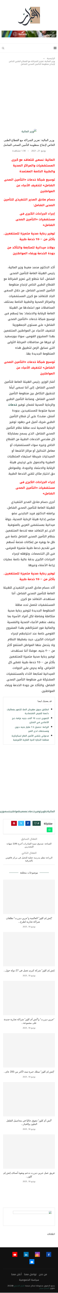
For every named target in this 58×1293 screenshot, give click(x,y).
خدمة (32, 811)
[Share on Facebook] (27, 823)
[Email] (31, 1261)
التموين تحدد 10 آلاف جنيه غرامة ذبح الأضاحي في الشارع (30, 720)
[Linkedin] (26, 1254)
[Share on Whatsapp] (49, 829)
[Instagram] (37, 1254)
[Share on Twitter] (21, 823)
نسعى (7, 811)
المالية (51, 811)
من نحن (43, 1274)
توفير (38, 811)
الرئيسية (51, 58)
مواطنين (14, 811)
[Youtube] (14, 1254)
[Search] (3, 48)
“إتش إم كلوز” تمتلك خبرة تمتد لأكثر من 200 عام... (29, 1071)
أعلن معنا (16, 1274)
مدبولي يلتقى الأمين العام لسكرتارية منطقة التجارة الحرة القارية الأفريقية (30, 738)
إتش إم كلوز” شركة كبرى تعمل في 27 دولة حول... (29, 970)
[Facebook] (48, 1254)
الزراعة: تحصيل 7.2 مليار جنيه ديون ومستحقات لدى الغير (32, 729)
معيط (21, 811)
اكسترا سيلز (44, 1288)
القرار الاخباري (19, 1285)
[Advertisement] (29, 99)
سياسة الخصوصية (29, 1279)
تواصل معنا (30, 1274)
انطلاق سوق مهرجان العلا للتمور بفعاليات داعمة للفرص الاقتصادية (28, 711)
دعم (27, 811)
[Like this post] (35, 823)
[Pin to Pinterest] (14, 823)
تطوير (44, 811)
